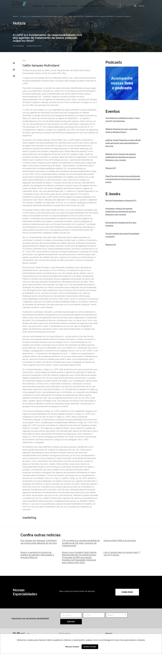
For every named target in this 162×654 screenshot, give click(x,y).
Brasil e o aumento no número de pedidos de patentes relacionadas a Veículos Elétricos (37, 555)
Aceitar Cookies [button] (89, 647)
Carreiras (84, 6)
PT (115, 6)
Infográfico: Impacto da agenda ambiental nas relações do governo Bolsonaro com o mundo (120, 211)
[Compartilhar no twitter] (14, 63)
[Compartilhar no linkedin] (14, 76)
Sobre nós (37, 6)
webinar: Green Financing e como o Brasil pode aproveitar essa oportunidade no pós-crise (123, 143)
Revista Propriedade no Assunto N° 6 (120, 200)
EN (125, 6)
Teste (102, 6)
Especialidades (51, 6)
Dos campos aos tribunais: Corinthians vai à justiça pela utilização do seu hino (39, 541)
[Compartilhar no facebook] (14, 69)
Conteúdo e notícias (69, 6)
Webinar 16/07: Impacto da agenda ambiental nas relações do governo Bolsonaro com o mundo (120, 157)
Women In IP (110, 168)
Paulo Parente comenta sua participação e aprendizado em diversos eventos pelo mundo (122, 179)
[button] (127, 592)
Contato (94, 6)
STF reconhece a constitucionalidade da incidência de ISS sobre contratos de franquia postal (81, 543)
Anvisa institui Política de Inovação (120, 540)
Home (15, 16)
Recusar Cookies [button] (72, 647)
